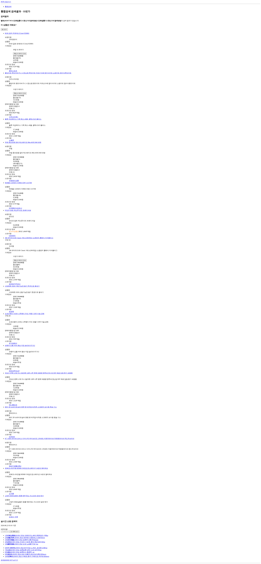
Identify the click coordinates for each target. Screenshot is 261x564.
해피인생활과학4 (15, 466)
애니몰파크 (13, 405)
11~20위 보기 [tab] (15, 531)
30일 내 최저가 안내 (20, 53)
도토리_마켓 (13, 517)
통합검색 (8, 6)
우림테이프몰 (14, 181)
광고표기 (4, 29)
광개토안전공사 (14, 284)
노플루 (11, 140)
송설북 (11, 311)
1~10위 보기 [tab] (5, 531)
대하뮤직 (12, 236)
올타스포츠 (13, 71)
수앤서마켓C (13, 117)
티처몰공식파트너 (15, 208)
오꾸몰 (11, 494)
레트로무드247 (14, 371)
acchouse (12, 436)
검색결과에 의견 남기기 (9, 560)
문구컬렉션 (13, 343)
